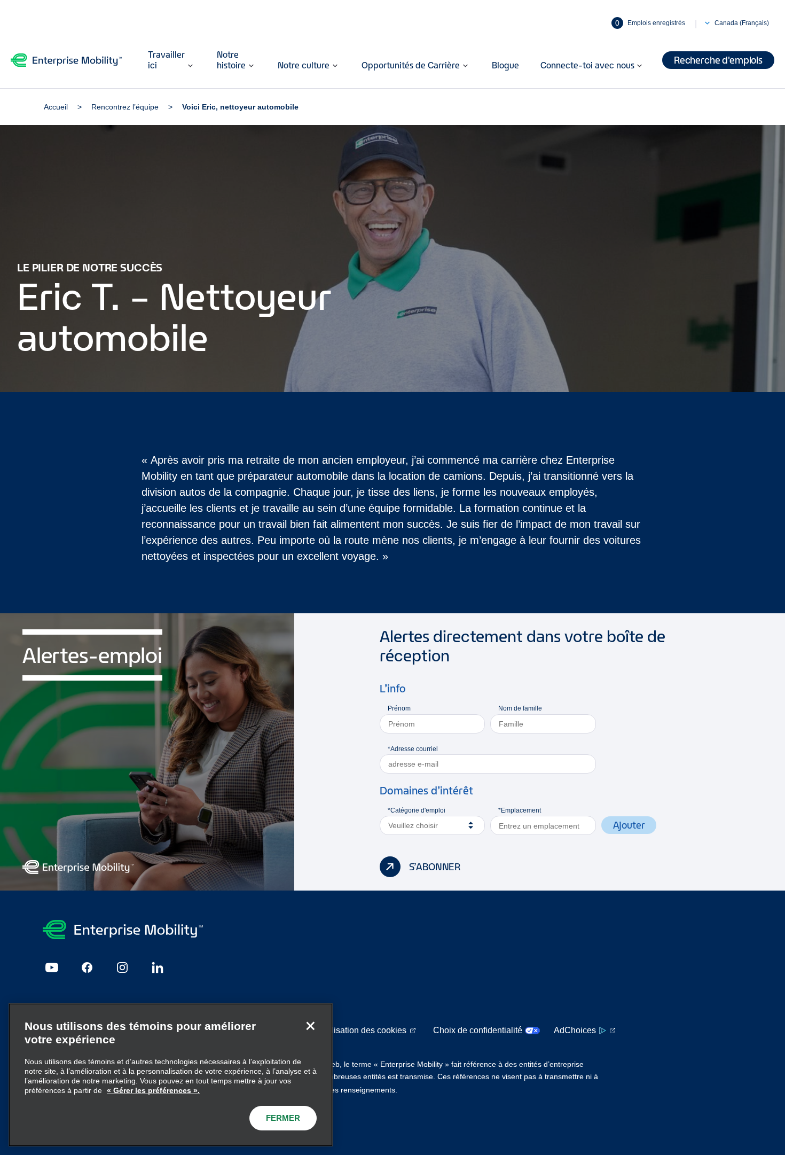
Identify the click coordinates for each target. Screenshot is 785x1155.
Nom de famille (520, 708)
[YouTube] (52, 967)
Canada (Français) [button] (742, 23)
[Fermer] (310, 1025)
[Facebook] (87, 967)
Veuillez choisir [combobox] (413, 825)
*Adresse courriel (413, 749)
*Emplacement (519, 810)
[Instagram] (122, 967)
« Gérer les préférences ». (153, 1090)
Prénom (399, 708)
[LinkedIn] (157, 967)
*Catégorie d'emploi (416, 810)
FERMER (283, 1117)
